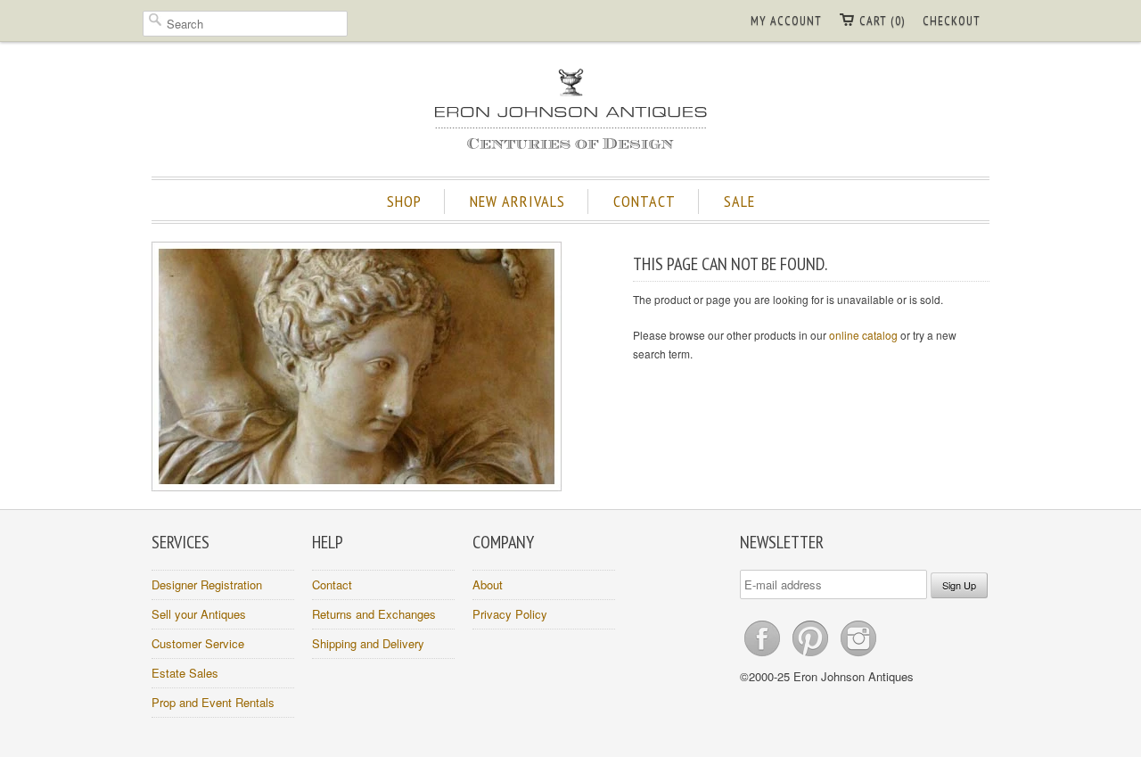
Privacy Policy (509, 613)
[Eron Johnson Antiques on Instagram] (858, 655)
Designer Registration (207, 584)
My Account (786, 20)
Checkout (952, 20)
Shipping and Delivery (368, 643)
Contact (332, 584)
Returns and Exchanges (374, 613)
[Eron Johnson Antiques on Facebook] (764, 655)
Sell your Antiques (199, 613)
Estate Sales (185, 672)
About (487, 584)
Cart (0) (882, 20)
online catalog (863, 334)
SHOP (404, 201)
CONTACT (644, 201)
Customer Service (198, 643)
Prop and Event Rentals (213, 702)
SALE (739, 201)
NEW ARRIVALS (517, 201)
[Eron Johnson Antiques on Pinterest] (812, 655)
